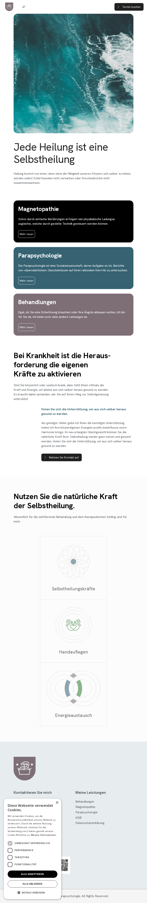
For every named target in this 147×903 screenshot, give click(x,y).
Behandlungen (84, 802)
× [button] (57, 802)
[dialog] (32, 849)
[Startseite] (9, 6)
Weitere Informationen (43, 835)
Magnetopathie (85, 807)
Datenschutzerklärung (90, 823)
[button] (32, 892)
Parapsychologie (86, 812)
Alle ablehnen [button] (32, 883)
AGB (78, 818)
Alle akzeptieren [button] (32, 874)
